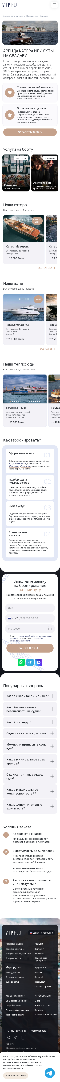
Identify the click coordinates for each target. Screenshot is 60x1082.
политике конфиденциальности (22, 1067)
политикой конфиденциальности (26, 639)
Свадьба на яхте (13, 1005)
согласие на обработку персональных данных (31, 637)
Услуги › (39, 943)
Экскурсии (39, 953)
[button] (54, 5)
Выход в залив (12, 981)
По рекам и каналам (15, 977)
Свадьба (44, 16)
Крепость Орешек (43, 986)
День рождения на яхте (16, 1000)
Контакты (39, 1010)
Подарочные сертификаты (41, 959)
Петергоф (39, 977)
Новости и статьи (43, 1005)
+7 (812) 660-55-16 (17, 463)
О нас (37, 1000)
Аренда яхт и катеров (13, 16)
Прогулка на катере (15, 949)
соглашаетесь (31, 1062)
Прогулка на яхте (13, 958)
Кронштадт (40, 981)
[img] (14, 933)
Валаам (38, 972)
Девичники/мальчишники (17, 1010)
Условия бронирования (46, 1014)
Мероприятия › (15, 995)
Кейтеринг (39, 949)
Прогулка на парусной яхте (18, 953)
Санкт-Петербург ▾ (42, 932)
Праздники (31, 16)
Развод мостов (13, 972)
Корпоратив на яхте (15, 1014)
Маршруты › (13, 967)
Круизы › (40, 967)
